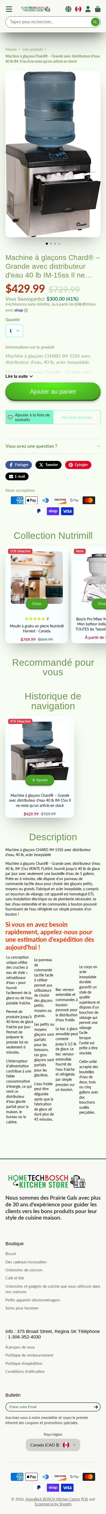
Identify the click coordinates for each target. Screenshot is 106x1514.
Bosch (10, 1253)
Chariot (98, 9)
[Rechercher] (95, 22)
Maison (11, 49)
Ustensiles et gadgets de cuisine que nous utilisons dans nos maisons (52, 1289)
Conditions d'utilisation (25, 1371)
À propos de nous (20, 1347)
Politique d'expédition (23, 1363)
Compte (88, 9)
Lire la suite (16, 376)
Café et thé (14, 1278)
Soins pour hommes (22, 1308)
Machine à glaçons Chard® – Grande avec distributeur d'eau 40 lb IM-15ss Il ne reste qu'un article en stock (39, 767)
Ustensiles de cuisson (23, 1269)
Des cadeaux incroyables (26, 1261)
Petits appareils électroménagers (32, 1300)
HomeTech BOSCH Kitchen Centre (52, 1499)
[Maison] (35, 9)
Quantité (12, 319)
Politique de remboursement (29, 1355)
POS (84, 1499)
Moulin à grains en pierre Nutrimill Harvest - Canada (36, 594)
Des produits (33, 49)
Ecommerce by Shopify (53, 1504)
